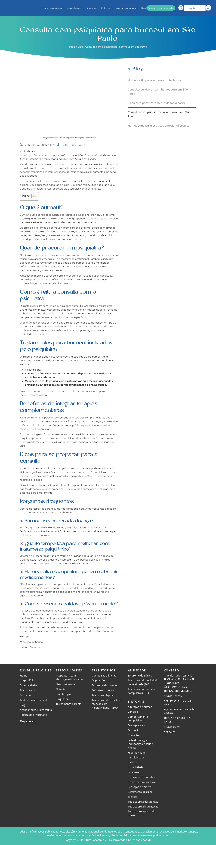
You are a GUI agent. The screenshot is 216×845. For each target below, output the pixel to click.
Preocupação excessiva (142, 782)
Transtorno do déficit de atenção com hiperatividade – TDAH (106, 703)
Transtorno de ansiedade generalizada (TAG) (143, 682)
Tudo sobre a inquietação (143, 806)
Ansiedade (137, 670)
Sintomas (105, 8)
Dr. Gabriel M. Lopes (178, 691)
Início (72, 46)
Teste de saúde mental (33, 700)
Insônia (132, 762)
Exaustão (133, 735)
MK (149, 840)
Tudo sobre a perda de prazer (141, 813)
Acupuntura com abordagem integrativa (69, 677)
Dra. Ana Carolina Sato (177, 720)
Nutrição (61, 689)
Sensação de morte (139, 787)
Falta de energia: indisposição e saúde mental (140, 743)
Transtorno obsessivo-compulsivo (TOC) (141, 691)
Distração (133, 730)
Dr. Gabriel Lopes (75, 145)
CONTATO (171, 670)
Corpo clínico (56, 8)
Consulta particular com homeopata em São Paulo (158, 92)
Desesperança (136, 725)
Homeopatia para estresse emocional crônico (159, 125)
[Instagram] (180, 7)
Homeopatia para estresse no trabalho (154, 80)
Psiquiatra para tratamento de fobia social (156, 103)
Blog (143, 8)
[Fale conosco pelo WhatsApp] (209, 839)
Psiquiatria (62, 699)
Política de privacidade (33, 715)
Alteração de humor (140, 707)
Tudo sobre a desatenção (143, 801)
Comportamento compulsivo (138, 718)
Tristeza (132, 796)
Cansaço (133, 712)
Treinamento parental (69, 704)
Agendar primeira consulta (161, 8)
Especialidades (74, 8)
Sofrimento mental (103, 690)
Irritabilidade (135, 767)
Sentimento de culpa (140, 792)
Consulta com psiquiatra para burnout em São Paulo (159, 114)
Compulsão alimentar (105, 675)
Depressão (98, 680)
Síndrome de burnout (105, 685)
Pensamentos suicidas (141, 777)
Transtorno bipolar (103, 695)
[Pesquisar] (208, 7)
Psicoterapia (63, 694)
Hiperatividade (136, 752)
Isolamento (134, 772)
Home (45, 8)
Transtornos (91, 8)
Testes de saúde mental (126, 8)
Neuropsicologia (65, 684)
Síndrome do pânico (140, 675)
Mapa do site (28, 721)
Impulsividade (136, 757)
